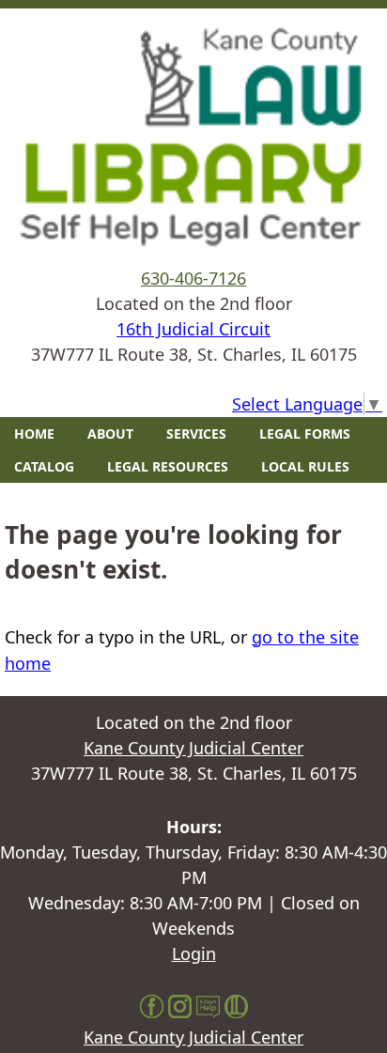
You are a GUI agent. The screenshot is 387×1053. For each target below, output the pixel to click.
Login (194, 953)
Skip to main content (83, 12)
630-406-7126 (193, 278)
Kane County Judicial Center (193, 747)
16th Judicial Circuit (193, 328)
